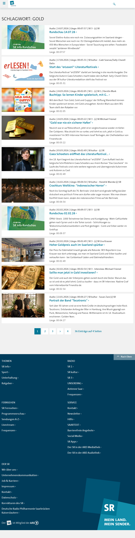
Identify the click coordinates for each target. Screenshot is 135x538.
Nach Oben (126, 356)
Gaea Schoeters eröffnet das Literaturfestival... (78, 154)
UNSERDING (74, 383)
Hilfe (70, 419)
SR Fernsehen (9, 408)
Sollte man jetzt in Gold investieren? (72, 272)
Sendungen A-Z (10, 419)
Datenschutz (9, 497)
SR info (6, 366)
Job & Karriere (10, 481)
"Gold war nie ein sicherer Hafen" (70, 123)
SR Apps (72, 441)
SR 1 (70, 366)
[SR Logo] (13, 4)
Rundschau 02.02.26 (62, 213)
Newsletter (74, 413)
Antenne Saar (75, 389)
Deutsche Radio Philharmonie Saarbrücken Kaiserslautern (26, 510)
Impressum (8, 486)
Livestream (8, 425)
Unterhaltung (9, 377)
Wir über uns (9, 469)
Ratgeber (7, 383)
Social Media (75, 436)
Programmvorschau (13, 413)
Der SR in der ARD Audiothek (84, 452)
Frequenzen (74, 394)
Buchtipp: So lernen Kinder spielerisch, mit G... (78, 95)
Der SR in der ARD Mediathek (84, 447)
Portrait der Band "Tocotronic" (68, 300)
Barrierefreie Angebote (81, 430)
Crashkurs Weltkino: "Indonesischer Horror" (77, 185)
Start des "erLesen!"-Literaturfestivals (73, 67)
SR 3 (70, 377)
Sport (5, 372)
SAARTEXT (73, 425)
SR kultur (73, 372)
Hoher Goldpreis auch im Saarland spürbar (76, 245)
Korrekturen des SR (12, 503)
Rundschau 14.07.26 (62, 32)
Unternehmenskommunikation (19, 475)
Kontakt (72, 408)
